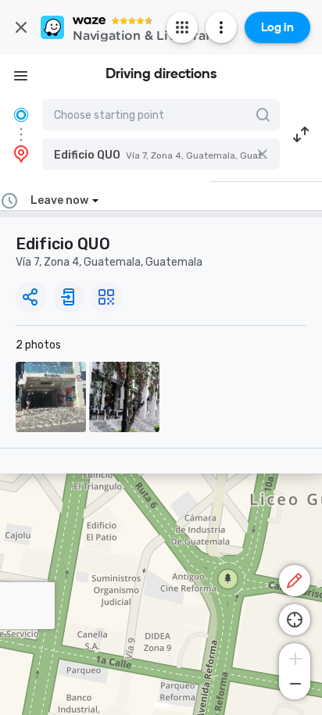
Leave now (59, 200)
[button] (161, 154)
